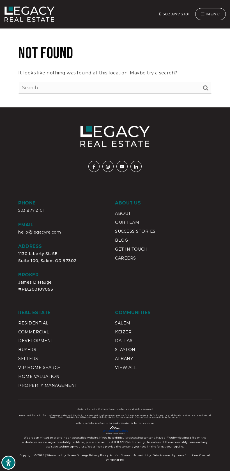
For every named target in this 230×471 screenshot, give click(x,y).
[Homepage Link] (29, 14)
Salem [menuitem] (122, 323)
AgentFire (117, 459)
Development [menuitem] (36, 340)
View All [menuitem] (126, 367)
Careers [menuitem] (125, 258)
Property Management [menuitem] (47, 385)
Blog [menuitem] (121, 240)
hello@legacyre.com (39, 232)
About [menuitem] (123, 213)
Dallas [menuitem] (123, 340)
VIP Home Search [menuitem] (39, 367)
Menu (212, 14)
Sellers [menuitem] (28, 358)
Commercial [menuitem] (33, 332)
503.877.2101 (175, 14)
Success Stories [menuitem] (135, 231)
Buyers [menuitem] (27, 349)
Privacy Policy (99, 455)
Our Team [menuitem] (127, 222)
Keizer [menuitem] (123, 332)
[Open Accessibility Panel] (8, 463)
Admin (114, 455)
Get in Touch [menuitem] (131, 249)
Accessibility (142, 455)
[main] (115, 53)
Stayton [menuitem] (125, 349)
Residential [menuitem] (33, 323)
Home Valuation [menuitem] (38, 376)
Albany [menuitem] (124, 358)
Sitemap (126, 455)
